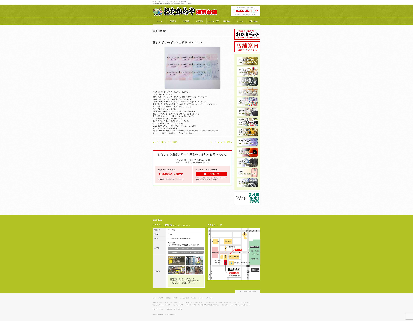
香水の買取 (225, 305)
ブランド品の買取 (209, 302)
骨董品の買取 (227, 302)
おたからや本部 (178, 309)
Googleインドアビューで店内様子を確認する (185, 252)
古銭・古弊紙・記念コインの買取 (161, 305)
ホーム (159, 21)
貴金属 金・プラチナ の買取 (160, 302)
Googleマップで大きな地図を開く (185, 248)
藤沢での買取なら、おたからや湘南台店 (164, 314)
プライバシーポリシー (159, 309)
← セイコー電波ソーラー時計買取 (165, 142)
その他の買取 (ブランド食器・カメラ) (240, 305)
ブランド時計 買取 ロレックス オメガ (192, 302)
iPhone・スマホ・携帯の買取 (241, 302)
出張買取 (199, 21)
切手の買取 (219, 302)
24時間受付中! (213, 174)
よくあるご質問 (213, 21)
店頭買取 (173, 21)
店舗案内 (226, 21)
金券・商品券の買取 (178, 305)
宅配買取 (186, 21)
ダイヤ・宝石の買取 (175, 302)
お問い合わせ (253, 21)
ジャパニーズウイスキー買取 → (220, 142)
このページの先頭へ (249, 291)
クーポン (240, 21)
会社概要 (169, 309)
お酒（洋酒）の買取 (190, 305)
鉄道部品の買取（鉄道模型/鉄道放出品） (209, 305)
